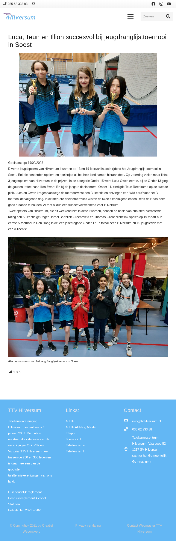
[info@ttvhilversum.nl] (128, 421)
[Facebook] (153, 4)
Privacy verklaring (88, 525)
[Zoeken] (168, 16)
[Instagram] (161, 4)
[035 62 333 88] (128, 429)
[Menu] (130, 16)
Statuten (14, 504)
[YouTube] (169, 4)
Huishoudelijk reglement (25, 492)
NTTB (70, 421)
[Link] (34, 4)
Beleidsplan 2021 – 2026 (25, 510)
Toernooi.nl (73, 439)
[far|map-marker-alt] (128, 450)
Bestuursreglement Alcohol (27, 498)
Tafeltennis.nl (75, 451)
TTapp (70, 433)
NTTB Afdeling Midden (81, 427)
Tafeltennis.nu (75, 445)
